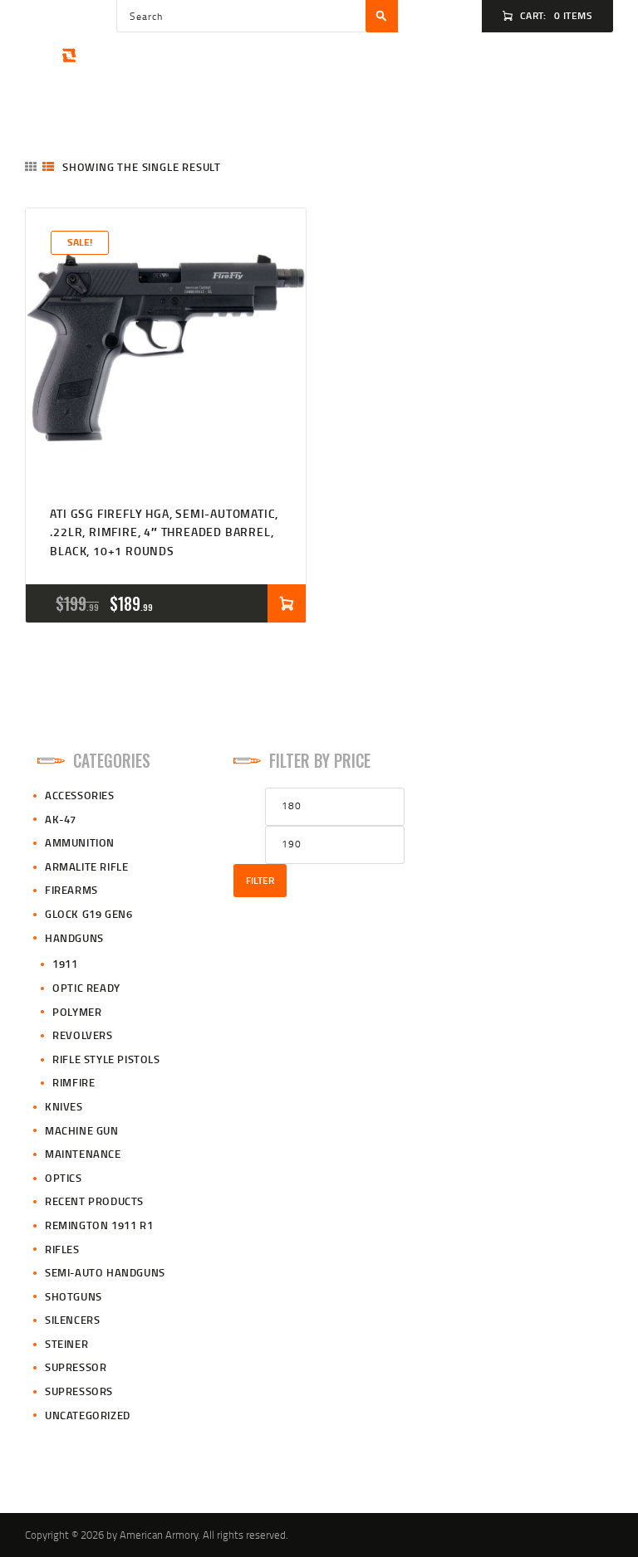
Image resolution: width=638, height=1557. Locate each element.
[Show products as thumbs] (31, 166)
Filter (260, 880)
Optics (63, 1177)
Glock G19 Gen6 (88, 913)
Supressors (79, 1391)
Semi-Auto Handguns (105, 1272)
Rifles (62, 1249)
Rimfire (73, 1082)
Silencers (72, 1319)
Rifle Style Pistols (106, 1059)
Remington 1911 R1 (99, 1225)
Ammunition (80, 842)
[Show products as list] (48, 166)
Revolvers (82, 1034)
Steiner (66, 1343)
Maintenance (83, 1153)
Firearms (71, 889)
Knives (64, 1106)
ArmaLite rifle (86, 866)
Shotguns (73, 1296)
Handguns (74, 937)
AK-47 (60, 819)
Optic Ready (86, 987)
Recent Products (94, 1200)
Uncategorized (87, 1415)
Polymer (76, 1011)
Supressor (75, 1366)
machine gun (82, 1130)
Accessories (80, 795)
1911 (64, 963)
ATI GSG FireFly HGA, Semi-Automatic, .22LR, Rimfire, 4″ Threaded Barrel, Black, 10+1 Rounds (164, 532)
